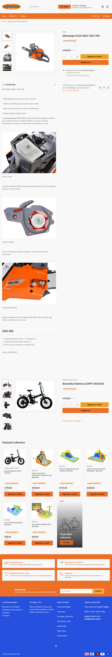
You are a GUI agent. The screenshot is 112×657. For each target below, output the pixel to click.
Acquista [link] (66, 542)
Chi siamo (106, 16)
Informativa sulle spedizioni (12, 610)
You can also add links (71, 90)
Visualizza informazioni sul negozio (77, 75)
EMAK (64, 32)
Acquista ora (85, 62)
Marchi (23, 16)
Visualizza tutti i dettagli (72, 421)
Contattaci (95, 16)
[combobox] (49, 6)
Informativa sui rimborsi (11, 607)
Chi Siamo (6, 616)
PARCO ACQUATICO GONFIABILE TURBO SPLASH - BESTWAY (42, 475)
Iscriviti (98, 591)
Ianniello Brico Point (70, 380)
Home (4, 16)
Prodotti (12, 16)
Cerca (66, 7)
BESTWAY (35, 471)
